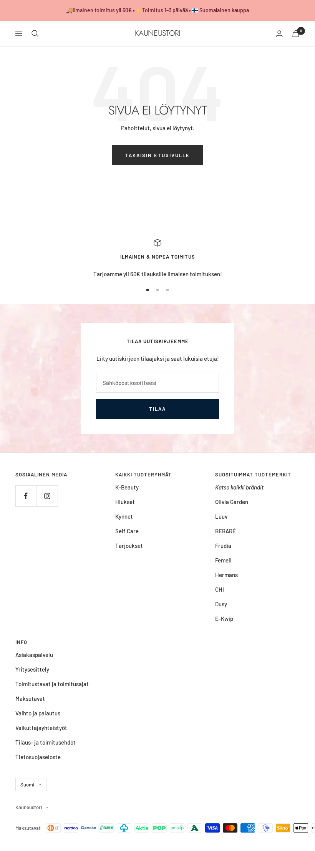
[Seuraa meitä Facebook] (25, 495)
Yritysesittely (32, 669)
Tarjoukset (129, 545)
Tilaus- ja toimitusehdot (45, 742)
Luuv (221, 516)
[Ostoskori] (296, 33)
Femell (223, 560)
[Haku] (35, 33)
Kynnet (124, 516)
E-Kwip (224, 618)
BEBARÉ (225, 531)
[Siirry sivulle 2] (157, 290)
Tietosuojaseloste (38, 756)
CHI (219, 589)
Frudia (223, 545)
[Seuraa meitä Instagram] (47, 495)
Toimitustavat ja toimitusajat (52, 683)
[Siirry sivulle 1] (147, 290)
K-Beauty (127, 487)
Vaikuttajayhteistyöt (41, 727)
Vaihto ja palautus (37, 713)
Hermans (226, 574)
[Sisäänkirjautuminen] (279, 33)
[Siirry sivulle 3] (167, 290)
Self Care (127, 531)
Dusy (221, 604)
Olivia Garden (231, 501)
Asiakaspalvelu (34, 654)
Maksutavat (30, 698)
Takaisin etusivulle (157, 155)
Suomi (27, 784)
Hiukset (125, 501)
